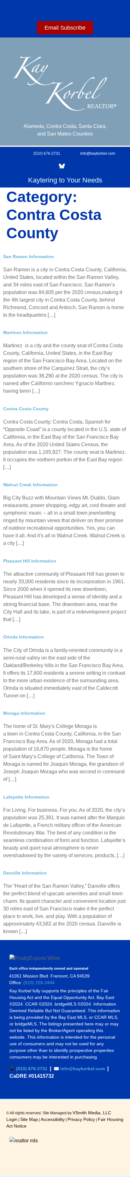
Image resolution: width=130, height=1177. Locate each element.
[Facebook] (9, 166)
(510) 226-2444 (39, 982)
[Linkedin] (26, 166)
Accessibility (53, 1119)
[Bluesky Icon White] (62, 166)
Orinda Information (23, 636)
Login (11, 1119)
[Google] (44, 166)
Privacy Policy (81, 1119)
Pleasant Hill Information (29, 560)
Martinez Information (25, 332)
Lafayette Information (26, 796)
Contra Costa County (26, 408)
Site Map (29, 1119)
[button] (65, 9)
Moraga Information (24, 713)
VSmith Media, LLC (92, 1112)
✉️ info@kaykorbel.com (79, 1068)
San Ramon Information (28, 256)
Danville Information (25, 872)
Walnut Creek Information (30, 484)
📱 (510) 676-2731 (28, 1068)
